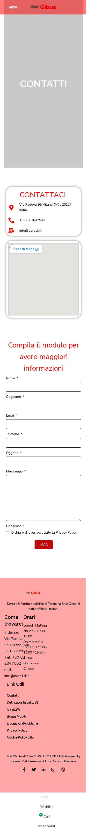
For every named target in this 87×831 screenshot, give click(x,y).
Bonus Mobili (16, 716)
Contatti (13, 695)
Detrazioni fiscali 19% (22, 702)
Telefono (13, 434)
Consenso (14, 526)
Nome (11, 378)
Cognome (14, 397)
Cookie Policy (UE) (20, 737)
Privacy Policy (17, 730)
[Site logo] (43, 7)
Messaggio (15, 471)
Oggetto (12, 453)
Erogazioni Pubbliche (22, 723)
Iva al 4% (13, 709)
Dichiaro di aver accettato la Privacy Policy (44, 532)
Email (10, 415)
